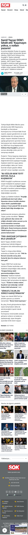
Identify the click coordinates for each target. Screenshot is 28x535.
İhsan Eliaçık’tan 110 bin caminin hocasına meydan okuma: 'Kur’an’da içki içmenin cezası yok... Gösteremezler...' (21, 417)
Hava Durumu (20, 501)
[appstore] (9, 495)
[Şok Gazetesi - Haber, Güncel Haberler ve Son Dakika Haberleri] (5, 5)
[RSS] (21, 491)
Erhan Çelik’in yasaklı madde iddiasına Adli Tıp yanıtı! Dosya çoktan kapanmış (21, 447)
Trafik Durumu (20, 506)
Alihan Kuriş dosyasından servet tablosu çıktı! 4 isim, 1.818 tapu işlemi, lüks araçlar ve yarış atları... (7, 448)
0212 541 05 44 (15, 482)
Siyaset (3, 10)
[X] (9, 491)
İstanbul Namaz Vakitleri (7, 507)
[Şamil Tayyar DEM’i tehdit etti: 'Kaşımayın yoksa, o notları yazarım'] (14, 84)
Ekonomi (10, 10)
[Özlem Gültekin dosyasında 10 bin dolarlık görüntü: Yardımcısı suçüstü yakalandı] (7, 409)
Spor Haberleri (5, 526)
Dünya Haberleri (8, 525)
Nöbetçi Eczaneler (5, 502)
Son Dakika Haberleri (6, 516)
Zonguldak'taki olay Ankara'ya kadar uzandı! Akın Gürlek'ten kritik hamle (20, 433)
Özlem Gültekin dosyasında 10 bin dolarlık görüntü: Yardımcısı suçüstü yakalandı (6, 416)
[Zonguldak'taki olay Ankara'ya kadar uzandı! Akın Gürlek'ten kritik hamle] (21, 426)
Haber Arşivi (20, 516)
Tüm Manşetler (20, 511)
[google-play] (18, 495)
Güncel (22, 10)
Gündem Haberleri (19, 523)
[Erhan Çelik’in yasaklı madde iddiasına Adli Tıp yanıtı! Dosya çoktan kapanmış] (21, 441)
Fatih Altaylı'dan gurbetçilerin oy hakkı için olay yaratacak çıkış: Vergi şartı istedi (6, 433)
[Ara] (23, 5)
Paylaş (4, 94)
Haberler (3, 37)
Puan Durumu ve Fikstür (7, 511)
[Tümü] (26, 458)
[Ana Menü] (25, 5)
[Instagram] (12, 491)
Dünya (16, 10)
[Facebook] (7, 491)
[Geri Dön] (4, 530)
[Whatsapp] (18, 491)
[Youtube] (15, 491)
